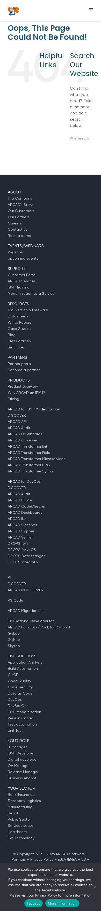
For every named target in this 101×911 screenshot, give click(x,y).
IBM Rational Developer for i (31, 621)
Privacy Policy (41, 859)
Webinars (16, 252)
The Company (20, 198)
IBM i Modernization (24, 712)
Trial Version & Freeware (28, 310)
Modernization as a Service (31, 293)
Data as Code (20, 693)
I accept (33, 903)
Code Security (20, 687)
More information (62, 903)
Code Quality (19, 681)
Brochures (16, 347)
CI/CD (13, 675)
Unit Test (15, 730)
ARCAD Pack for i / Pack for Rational (39, 627)
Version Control (21, 718)
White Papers (19, 322)
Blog (12, 335)
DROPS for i (18, 543)
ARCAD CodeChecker (26, 506)
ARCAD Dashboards (25, 434)
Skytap (14, 646)
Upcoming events (23, 258)
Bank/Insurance (21, 794)
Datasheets (18, 316)
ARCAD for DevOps (24, 481)
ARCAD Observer (22, 440)
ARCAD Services (22, 281)
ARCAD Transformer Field (29, 452)
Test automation (22, 724)
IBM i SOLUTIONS (22, 656)
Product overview (23, 386)
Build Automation (23, 668)
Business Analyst (22, 778)
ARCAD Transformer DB (27, 446)
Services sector (21, 825)
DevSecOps (18, 706)
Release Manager (23, 772)
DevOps (15, 699)
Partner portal (20, 364)
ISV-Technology (21, 838)
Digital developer (23, 759)
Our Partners (18, 217)
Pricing (13, 399)
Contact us (17, 229)
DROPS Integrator (23, 562)
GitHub (14, 639)
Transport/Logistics (24, 801)
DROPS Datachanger (26, 556)
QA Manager (19, 766)
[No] (94, 887)
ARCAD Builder (20, 500)
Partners (19, 859)
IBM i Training (19, 287)
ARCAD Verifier (20, 537)
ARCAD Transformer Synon (30, 471)
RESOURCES (18, 304)
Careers (14, 223)
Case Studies (19, 328)
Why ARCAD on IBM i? (26, 393)
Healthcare (17, 832)
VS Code (15, 600)
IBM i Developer (21, 753)
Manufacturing (20, 807)
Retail (13, 813)
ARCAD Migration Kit (25, 611)
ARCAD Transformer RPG (29, 465)
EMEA (72, 859)
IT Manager (17, 747)
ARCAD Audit (19, 428)
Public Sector (19, 819)
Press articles (19, 341)
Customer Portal (22, 275)
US (83, 859)
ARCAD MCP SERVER (25, 590)
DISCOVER (17, 415)
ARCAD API (17, 421)
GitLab (14, 633)
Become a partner (24, 370)
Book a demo (19, 235)
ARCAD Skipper (21, 531)
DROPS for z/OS (22, 550)
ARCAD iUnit (18, 519)
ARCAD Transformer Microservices (36, 459)
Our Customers (21, 211)
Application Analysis (25, 662)
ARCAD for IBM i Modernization (34, 409)
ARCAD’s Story (20, 205)
